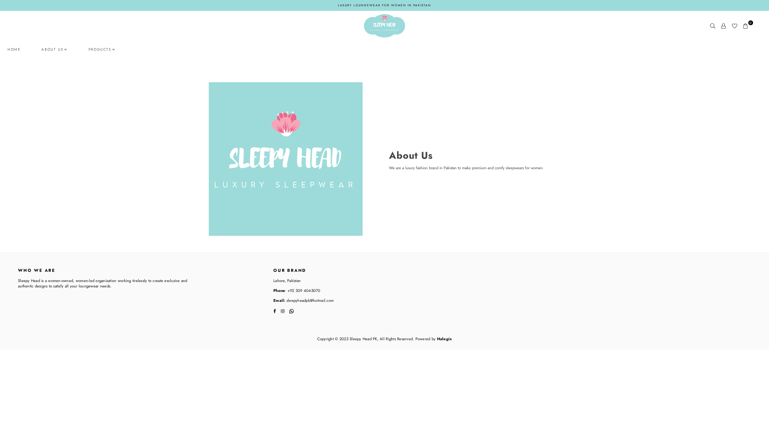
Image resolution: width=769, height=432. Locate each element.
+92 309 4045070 (303, 290)
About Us (52, 49)
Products (100, 49)
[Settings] (723, 25)
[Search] (712, 25)
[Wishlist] (734, 25)
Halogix (444, 339)
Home (14, 49)
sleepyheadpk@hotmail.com (309, 300)
